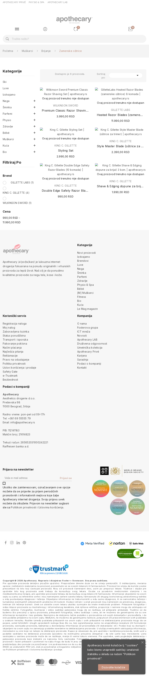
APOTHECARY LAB (57, 2)
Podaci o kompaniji (89, 363)
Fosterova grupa (87, 327)
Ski (5, 81)
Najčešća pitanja (13, 351)
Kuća (6, 145)
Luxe (6, 88)
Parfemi (7, 113)
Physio (7, 120)
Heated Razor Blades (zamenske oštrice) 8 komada (121, 115)
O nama (82, 323)
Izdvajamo (9, 94)
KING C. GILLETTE (16, 192)
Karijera (82, 355)
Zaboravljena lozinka (16, 331)
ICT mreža (83, 331)
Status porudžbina (14, 335)
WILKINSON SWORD (17, 202)
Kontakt (81, 367)
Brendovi (83, 260)
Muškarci (8, 139)
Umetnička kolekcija (89, 347)
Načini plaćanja (12, 347)
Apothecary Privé (88, 351)
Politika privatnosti (14, 363)
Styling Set (65, 150)
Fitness (81, 296)
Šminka (7, 107)
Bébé (6, 132)
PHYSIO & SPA (36, 2)
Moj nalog (9, 327)
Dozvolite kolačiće (113, 667)
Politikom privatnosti (23, 507)
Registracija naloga (15, 323)
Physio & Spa (85, 284)
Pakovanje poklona (15, 343)
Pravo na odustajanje (16, 359)
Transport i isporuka (15, 339)
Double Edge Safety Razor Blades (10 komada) (66, 190)
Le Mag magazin (87, 308)
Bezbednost (10, 379)
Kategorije (12, 71)
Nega (6, 100)
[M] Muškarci (85, 292)
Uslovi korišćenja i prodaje (19, 367)
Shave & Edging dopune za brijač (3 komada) (121, 186)
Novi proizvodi (86, 252)
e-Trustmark (10, 375)
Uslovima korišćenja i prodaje (46, 649)
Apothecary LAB (87, 339)
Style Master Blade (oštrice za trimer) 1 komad (121, 146)
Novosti (82, 335)
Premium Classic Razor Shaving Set (66, 110)
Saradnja (82, 359)
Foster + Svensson (73, 580)
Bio (5, 151)
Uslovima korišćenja (50, 507)
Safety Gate (10, 371)
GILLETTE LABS (22, 182)
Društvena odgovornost (92, 343)
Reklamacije (10, 355)
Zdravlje (8, 126)
